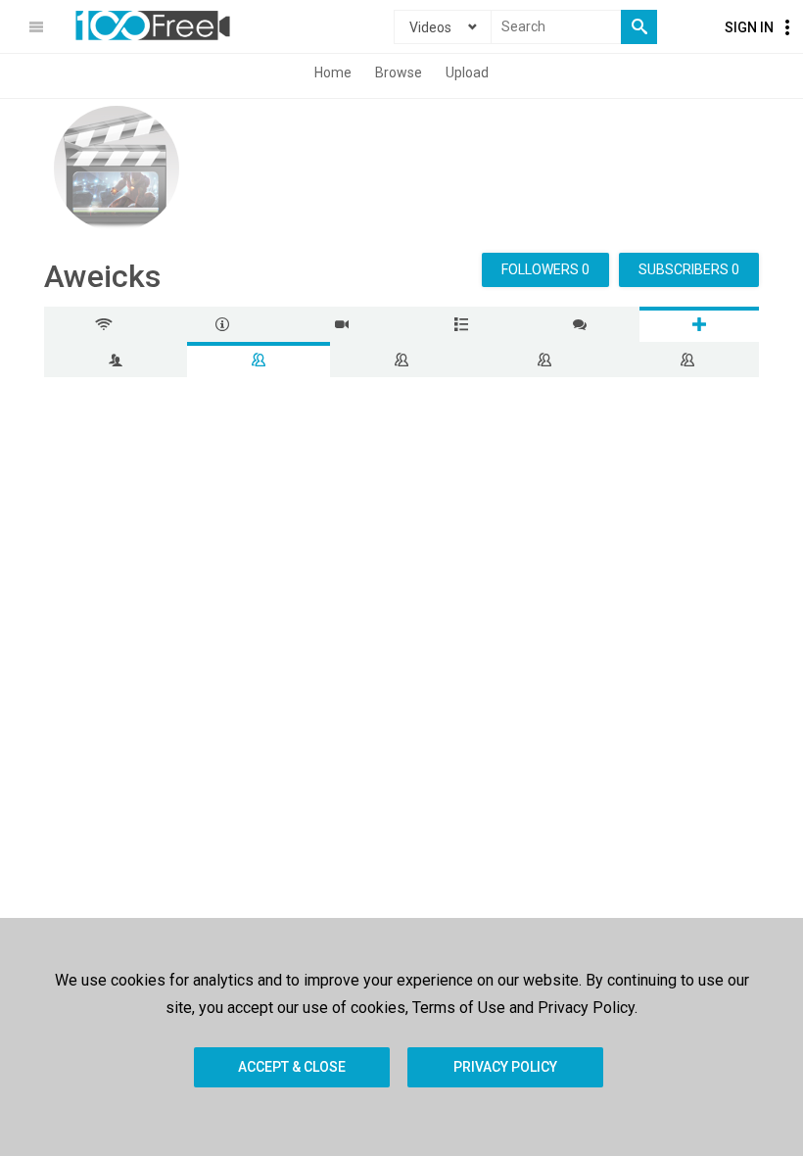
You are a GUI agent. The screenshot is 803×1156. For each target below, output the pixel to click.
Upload (467, 72)
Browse (398, 72)
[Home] (153, 25)
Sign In (749, 27)
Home (333, 72)
